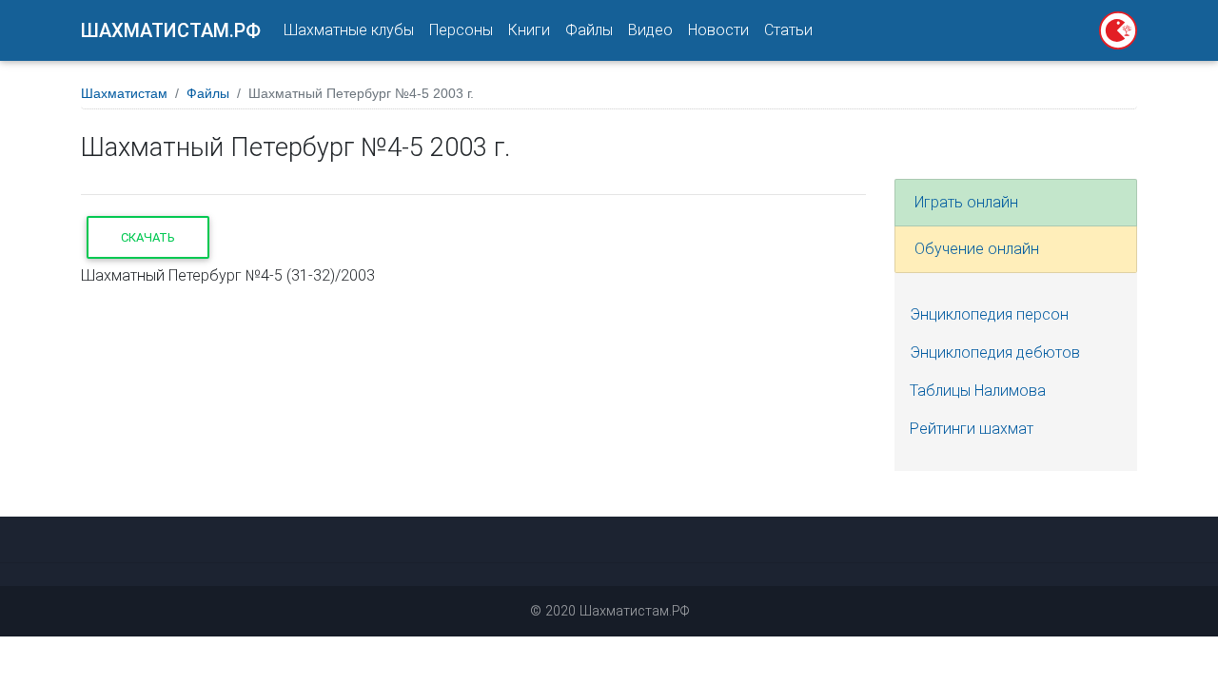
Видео (650, 30)
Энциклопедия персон (989, 314)
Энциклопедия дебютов (995, 352)
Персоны (461, 30)
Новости (718, 30)
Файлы (589, 30)
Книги (529, 30)
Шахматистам (124, 93)
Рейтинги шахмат (971, 429)
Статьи (788, 30)
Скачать (148, 237)
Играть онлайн (966, 202)
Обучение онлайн (976, 249)
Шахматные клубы (349, 30)
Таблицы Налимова (978, 391)
